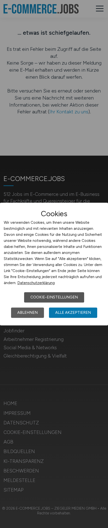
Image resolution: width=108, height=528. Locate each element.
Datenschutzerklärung (36, 283)
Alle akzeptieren (73, 312)
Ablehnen (27, 312)
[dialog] (54, 264)
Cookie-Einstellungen (54, 297)
